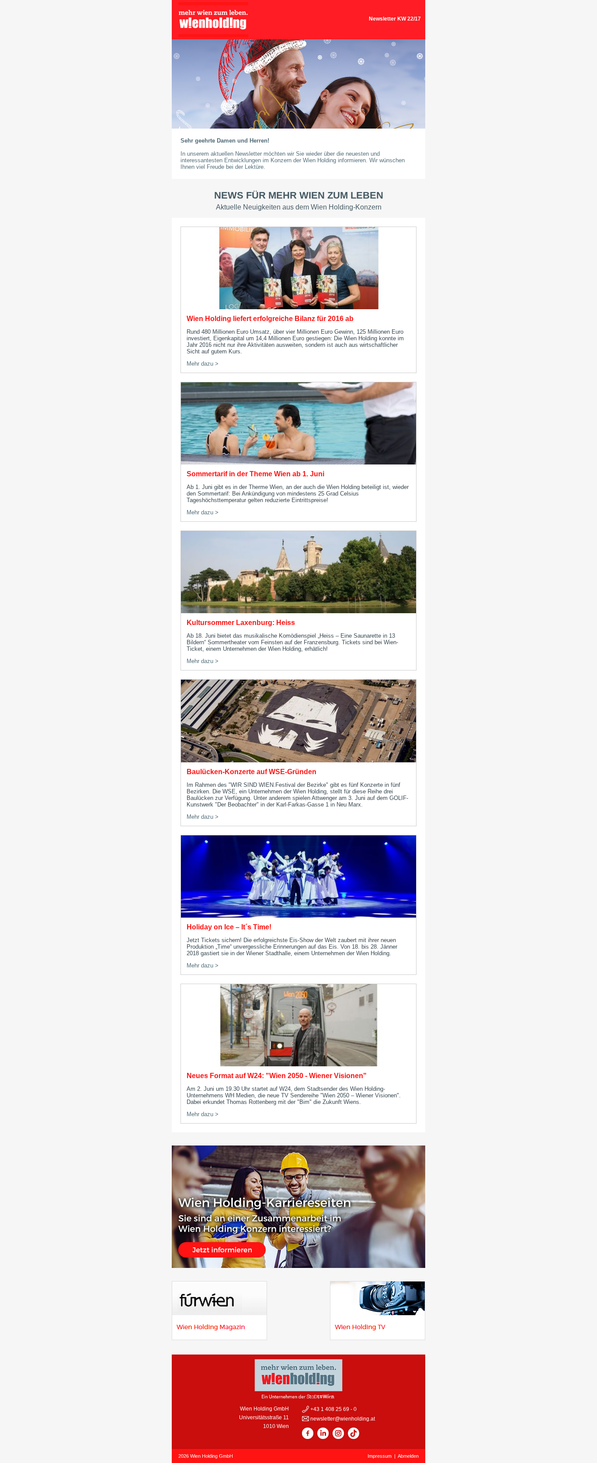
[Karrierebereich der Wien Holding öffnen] (298, 1265)
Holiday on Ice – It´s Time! (229, 927)
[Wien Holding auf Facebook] (307, 1437)
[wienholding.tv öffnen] (377, 1337)
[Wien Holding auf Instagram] (338, 1437)
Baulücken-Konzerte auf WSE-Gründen (251, 771)
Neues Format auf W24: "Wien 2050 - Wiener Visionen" (277, 1075)
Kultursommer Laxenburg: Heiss (241, 622)
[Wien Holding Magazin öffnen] (219, 1337)
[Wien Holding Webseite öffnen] (213, 34)
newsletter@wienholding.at (342, 1419)
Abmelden (408, 1456)
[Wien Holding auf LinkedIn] (323, 1437)
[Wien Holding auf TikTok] (353, 1437)
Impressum (380, 1456)
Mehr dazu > (203, 363)
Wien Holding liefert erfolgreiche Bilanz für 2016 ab (270, 318)
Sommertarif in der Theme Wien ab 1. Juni (255, 474)
